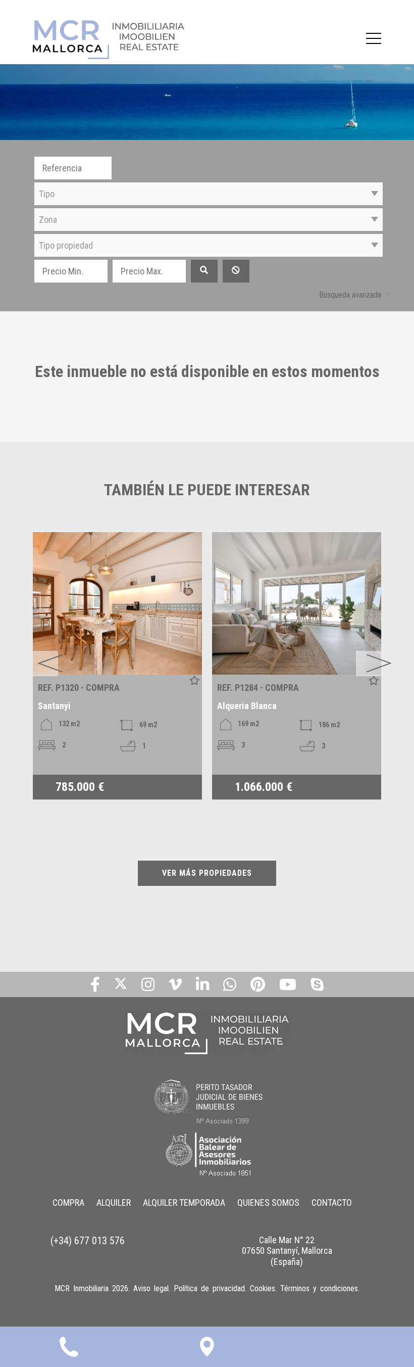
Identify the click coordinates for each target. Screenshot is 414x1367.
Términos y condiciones (319, 1288)
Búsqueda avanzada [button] (350, 295)
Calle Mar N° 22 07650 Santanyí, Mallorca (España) (287, 1251)
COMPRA (68, 1202)
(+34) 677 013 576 (87, 1241)
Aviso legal (151, 1288)
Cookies (262, 1288)
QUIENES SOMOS (268, 1202)
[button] (208, 193)
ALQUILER (113, 1202)
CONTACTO (332, 1202)
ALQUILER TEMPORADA (184, 1202)
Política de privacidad (209, 1288)
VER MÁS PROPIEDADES (207, 873)
